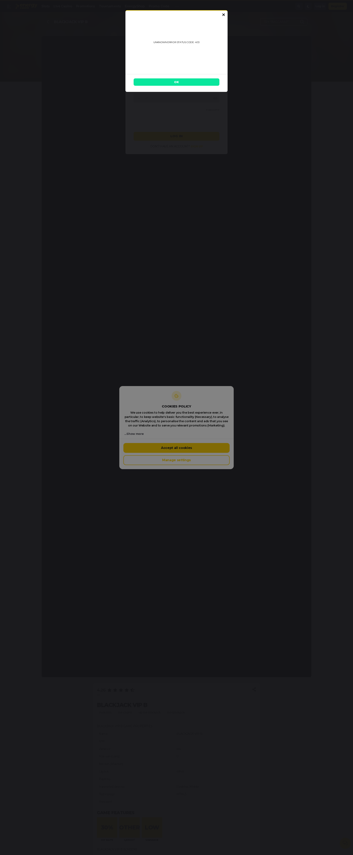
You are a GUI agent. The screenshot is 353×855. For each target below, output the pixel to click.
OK (176, 82)
